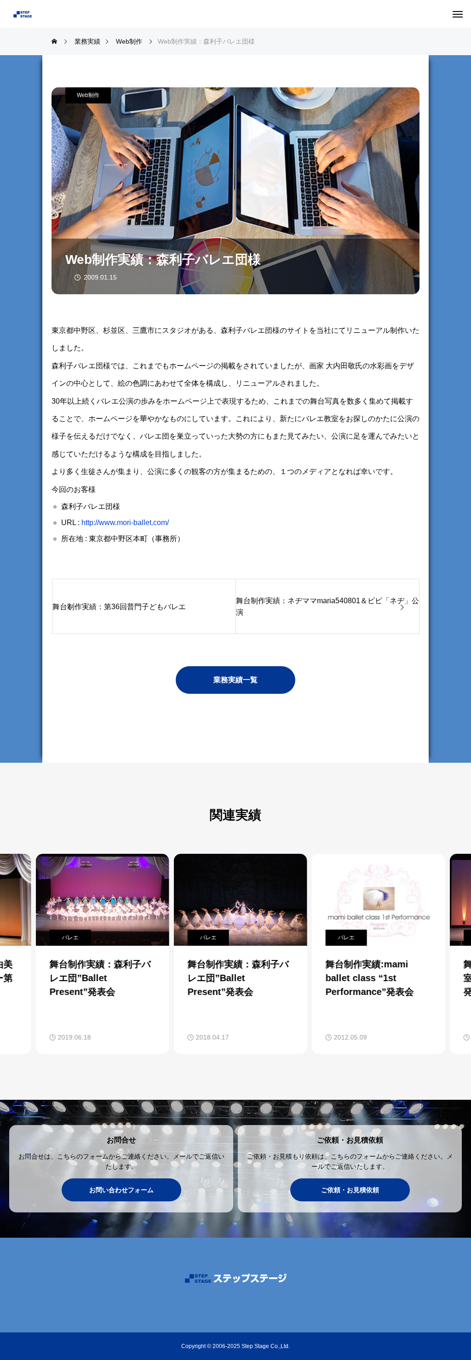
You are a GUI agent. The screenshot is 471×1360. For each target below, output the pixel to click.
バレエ (65, 937)
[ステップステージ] (52, 14)
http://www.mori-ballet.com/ (125, 522)
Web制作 (88, 95)
